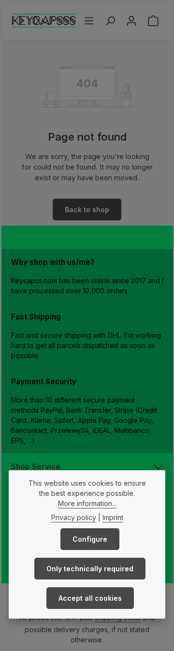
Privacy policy (73, 517)
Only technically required (89, 568)
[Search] (110, 20)
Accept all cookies (90, 598)
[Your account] (131, 20)
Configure (89, 539)
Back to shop (87, 209)
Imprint (112, 517)
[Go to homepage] (44, 20)
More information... (87, 503)
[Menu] (89, 20)
